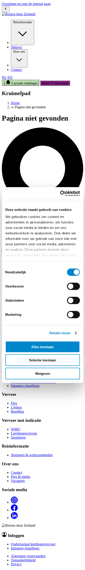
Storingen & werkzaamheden (32, 455)
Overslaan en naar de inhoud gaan (26, 4)
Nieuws (16, 47)
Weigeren (42, 373)
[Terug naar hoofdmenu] (6, 9)
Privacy (16, 564)
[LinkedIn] (14, 518)
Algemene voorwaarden (28, 556)
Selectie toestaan (42, 360)
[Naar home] (18, 14)
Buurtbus (17, 411)
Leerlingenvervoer (24, 433)
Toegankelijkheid (23, 560)
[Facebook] (14, 510)
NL (4, 77)
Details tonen (59, 333)
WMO (15, 429)
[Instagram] (14, 502)
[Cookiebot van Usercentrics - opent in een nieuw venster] (60, 194)
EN (9, 77)
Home (15, 103)
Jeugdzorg (18, 437)
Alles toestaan (42, 347)
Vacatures (18, 481)
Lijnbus (16, 407)
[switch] (73, 286)
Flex (14, 403)
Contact (16, 70)
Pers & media (20, 477)
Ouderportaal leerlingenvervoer (33, 544)
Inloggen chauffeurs (25, 386)
